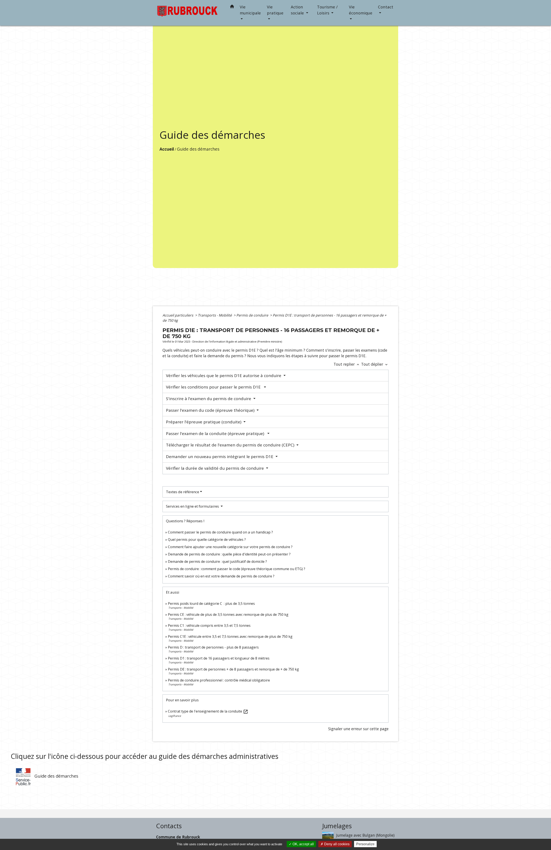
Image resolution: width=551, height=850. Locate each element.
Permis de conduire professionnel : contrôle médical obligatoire (219, 680)
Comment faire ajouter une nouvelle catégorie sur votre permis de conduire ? (230, 546)
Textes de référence (182, 491)
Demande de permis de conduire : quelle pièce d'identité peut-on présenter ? (229, 554)
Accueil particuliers (178, 315)
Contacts (169, 826)
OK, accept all (303, 844)
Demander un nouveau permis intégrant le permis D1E (220, 456)
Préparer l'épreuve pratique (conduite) (204, 422)
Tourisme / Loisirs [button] (327, 10)
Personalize (365, 844)
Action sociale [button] (298, 10)
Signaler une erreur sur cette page (358, 728)
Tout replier (347, 364)
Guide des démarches (198, 149)
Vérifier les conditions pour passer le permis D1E (214, 387)
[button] (232, 7)
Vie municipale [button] (250, 10)
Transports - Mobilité (215, 315)
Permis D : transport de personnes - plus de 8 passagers (213, 647)
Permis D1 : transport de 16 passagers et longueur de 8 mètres (218, 658)
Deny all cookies (336, 844)
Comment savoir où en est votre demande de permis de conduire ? (221, 576)
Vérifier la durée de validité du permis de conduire (215, 468)
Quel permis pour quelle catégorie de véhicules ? (207, 539)
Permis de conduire (252, 315)
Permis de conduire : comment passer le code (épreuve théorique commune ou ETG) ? (236, 568)
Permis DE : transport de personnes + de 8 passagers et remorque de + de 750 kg (233, 669)
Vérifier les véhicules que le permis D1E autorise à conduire (224, 375)
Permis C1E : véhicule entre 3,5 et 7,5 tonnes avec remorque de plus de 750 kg (230, 636)
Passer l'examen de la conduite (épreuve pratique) (216, 433)
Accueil (166, 149)
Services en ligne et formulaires (193, 506)
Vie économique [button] (360, 10)
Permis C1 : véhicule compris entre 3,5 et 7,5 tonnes (209, 625)
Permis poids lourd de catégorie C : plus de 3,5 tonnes (211, 603)
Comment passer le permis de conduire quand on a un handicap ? (220, 532)
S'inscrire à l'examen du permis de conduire (209, 398)
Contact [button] (385, 6)
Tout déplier (374, 364)
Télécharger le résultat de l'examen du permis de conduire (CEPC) (230, 445)
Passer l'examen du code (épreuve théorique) (210, 410)
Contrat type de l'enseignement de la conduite (208, 711)
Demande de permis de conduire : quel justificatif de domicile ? (217, 561)
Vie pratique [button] (275, 10)
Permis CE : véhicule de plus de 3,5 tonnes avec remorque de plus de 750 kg (228, 614)
